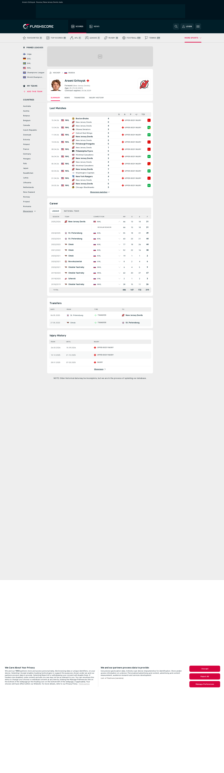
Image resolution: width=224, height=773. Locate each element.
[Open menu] (198, 26)
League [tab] (55, 211)
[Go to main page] (40, 26)
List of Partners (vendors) (112, 678)
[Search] (176, 26)
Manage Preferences (205, 684)
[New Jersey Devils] (144, 85)
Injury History (96, 98)
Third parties (84, 684)
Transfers (79, 98)
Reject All (204, 676)
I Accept (204, 669)
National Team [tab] (71, 211)
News (67, 98)
